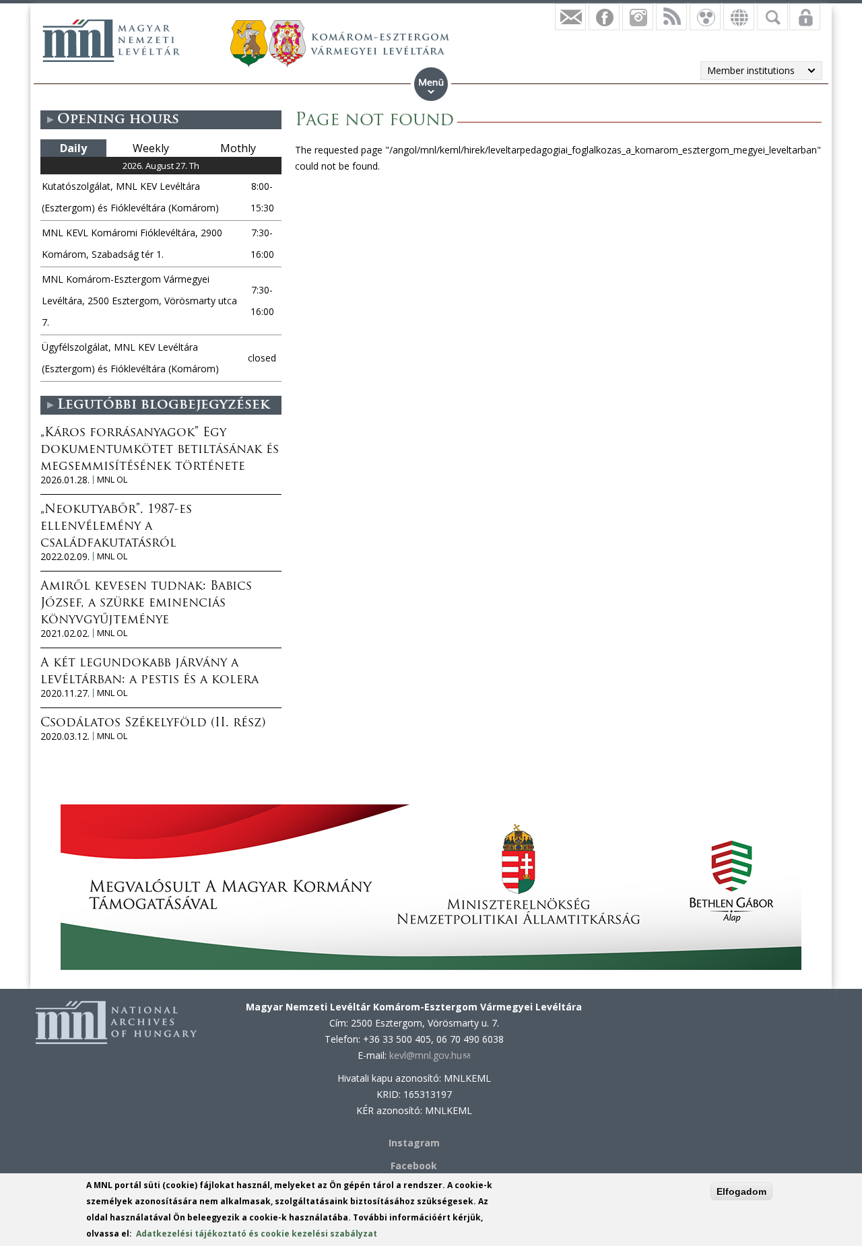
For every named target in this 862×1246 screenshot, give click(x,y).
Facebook (414, 1165)
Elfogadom (741, 1191)
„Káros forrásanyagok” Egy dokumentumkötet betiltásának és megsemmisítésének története (159, 450)
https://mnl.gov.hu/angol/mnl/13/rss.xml (671, 16)
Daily (73, 148)
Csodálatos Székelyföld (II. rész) (152, 724)
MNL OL (112, 479)
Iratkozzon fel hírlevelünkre (570, 16)
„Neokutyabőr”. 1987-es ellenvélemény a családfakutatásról (116, 527)
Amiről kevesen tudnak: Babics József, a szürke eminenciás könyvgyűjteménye (146, 604)
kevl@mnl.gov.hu (429, 1055)
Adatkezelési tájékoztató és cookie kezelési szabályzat (256, 1233)
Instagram (637, 16)
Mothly (238, 148)
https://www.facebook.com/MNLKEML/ (604, 16)
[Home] (111, 40)
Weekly (151, 148)
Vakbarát (705, 16)
